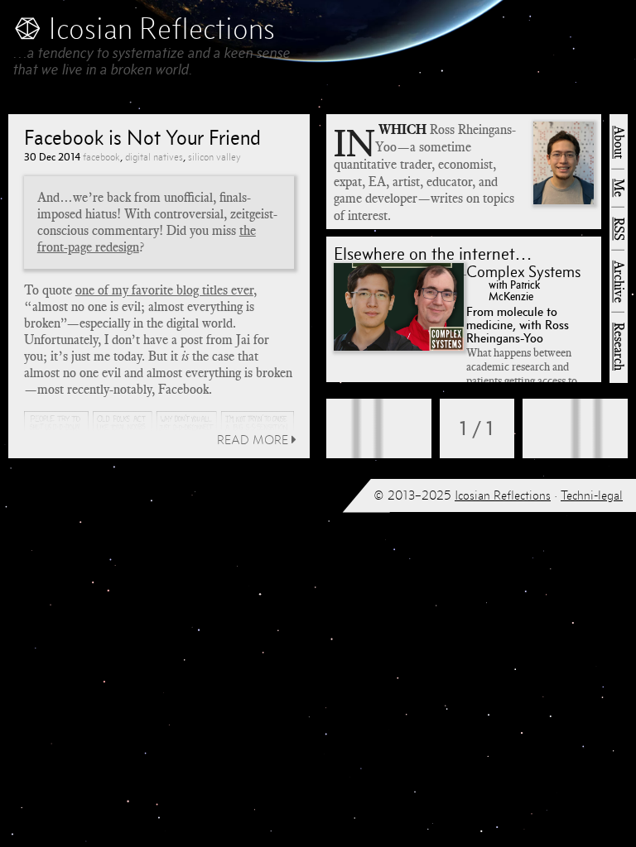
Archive (618, 282)
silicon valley (214, 157)
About (618, 142)
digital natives (154, 157)
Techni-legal (592, 495)
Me (618, 188)
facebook (101, 157)
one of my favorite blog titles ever (164, 290)
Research (618, 347)
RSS (618, 229)
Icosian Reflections (503, 495)
